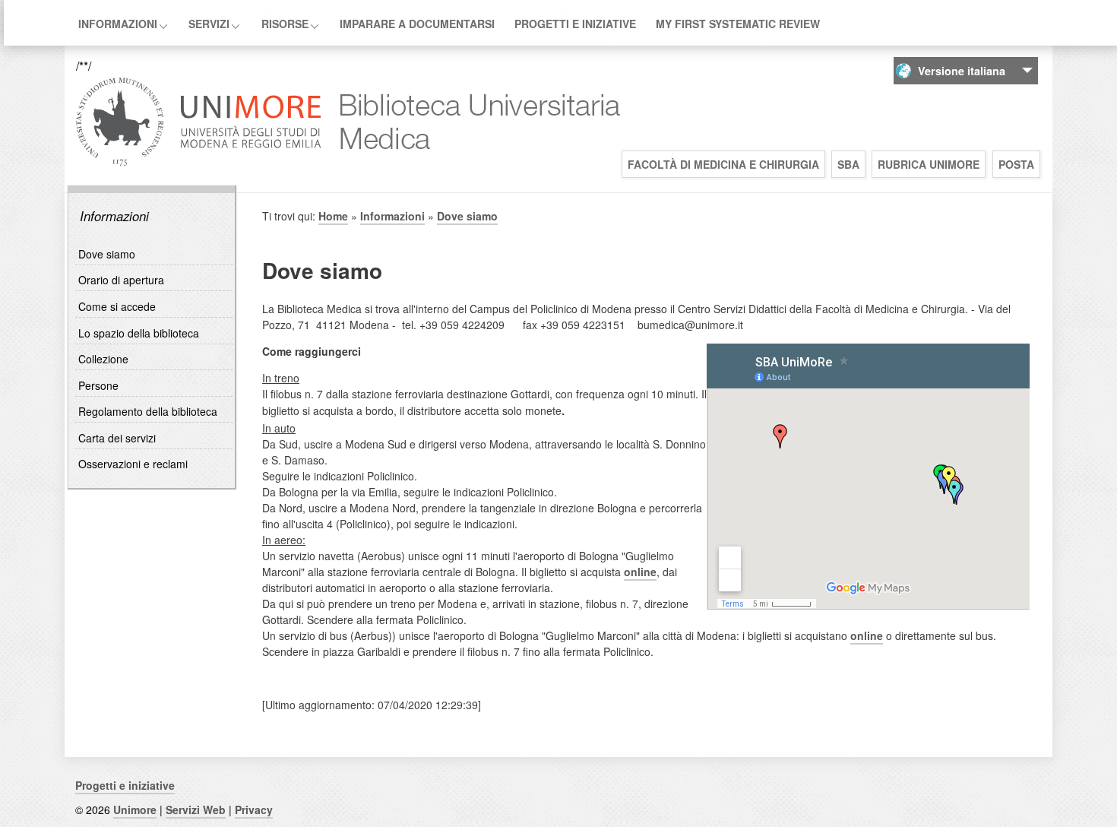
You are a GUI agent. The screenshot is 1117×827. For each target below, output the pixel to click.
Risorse (285, 23)
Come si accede (117, 306)
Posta (1016, 164)
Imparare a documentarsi (417, 23)
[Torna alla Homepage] (472, 164)
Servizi (208, 23)
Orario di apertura (121, 279)
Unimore (135, 809)
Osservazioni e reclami (133, 463)
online (640, 571)
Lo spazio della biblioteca (138, 333)
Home (333, 215)
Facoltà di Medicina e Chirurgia (723, 164)
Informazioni (117, 23)
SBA (848, 164)
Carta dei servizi (117, 437)
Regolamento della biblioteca (147, 411)
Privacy (254, 809)
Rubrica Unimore (928, 164)
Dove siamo (106, 253)
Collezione (103, 358)
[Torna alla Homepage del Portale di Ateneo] (198, 164)
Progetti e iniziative (575, 23)
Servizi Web (196, 809)
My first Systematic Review (738, 23)
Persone (98, 385)
